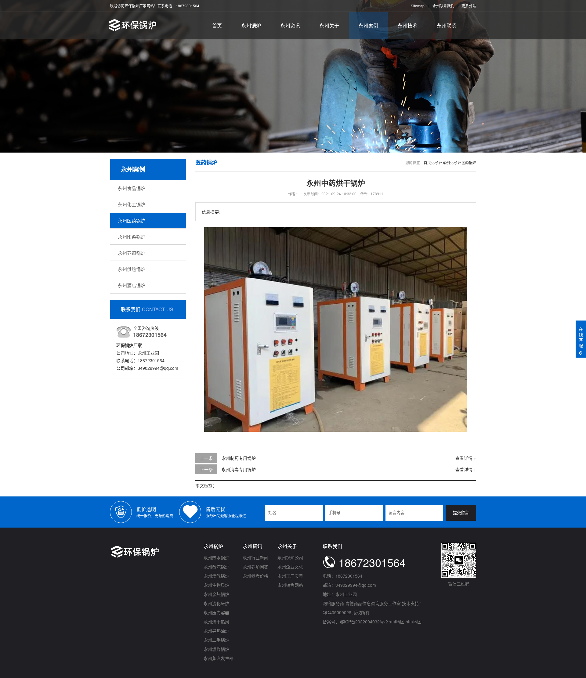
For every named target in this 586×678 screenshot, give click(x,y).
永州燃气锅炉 (216, 576)
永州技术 (407, 25)
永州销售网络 (290, 585)
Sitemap (418, 5)
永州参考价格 (255, 576)
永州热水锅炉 (216, 557)
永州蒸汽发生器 (218, 658)
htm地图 (413, 621)
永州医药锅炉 (131, 220)
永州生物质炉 (216, 585)
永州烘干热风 (216, 621)
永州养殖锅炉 (131, 253)
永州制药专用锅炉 (239, 458)
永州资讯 (290, 25)
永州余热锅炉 (216, 594)
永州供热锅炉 (131, 269)
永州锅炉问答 (255, 567)
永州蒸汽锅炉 (216, 567)
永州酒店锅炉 (131, 285)
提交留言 (461, 512)
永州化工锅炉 (131, 204)
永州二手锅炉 (216, 640)
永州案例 (368, 25)
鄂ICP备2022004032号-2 (364, 621)
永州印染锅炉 (131, 236)
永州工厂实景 (290, 576)
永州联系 (446, 25)
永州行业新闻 (255, 557)
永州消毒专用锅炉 (239, 469)
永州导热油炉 (216, 631)
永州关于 (329, 25)
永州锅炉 (251, 25)
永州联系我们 (443, 5)
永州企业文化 (290, 567)
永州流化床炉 (216, 603)
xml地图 (396, 621)
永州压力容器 (216, 612)
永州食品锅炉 (131, 188)
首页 (217, 25)
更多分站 (468, 5)
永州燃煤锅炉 (216, 649)
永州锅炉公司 (290, 557)
